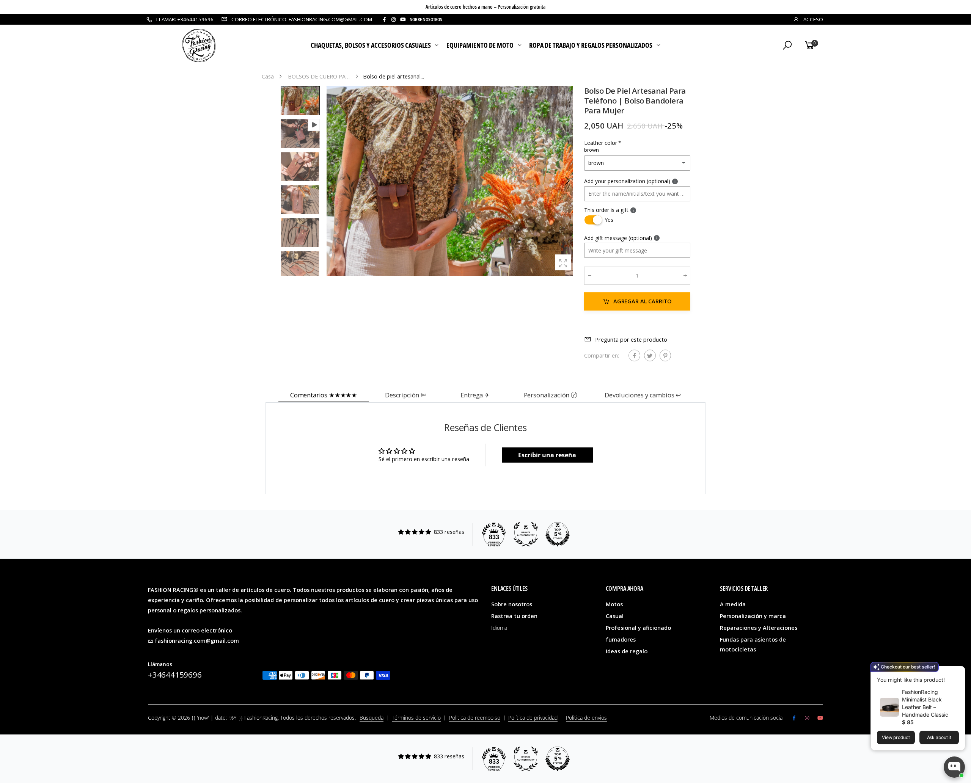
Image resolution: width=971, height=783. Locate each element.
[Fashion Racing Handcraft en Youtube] (403, 19)
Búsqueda (371, 717)
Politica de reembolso (474, 717)
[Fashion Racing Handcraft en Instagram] (393, 19)
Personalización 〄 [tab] (550, 395)
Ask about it (939, 737)
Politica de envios (586, 717)
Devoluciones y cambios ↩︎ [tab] (643, 395)
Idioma (499, 627)
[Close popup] (957, 672)
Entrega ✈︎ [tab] (475, 395)
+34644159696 (175, 674)
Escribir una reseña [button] (547, 455)
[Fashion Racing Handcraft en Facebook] (384, 19)
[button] (567, 181)
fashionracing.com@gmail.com (197, 640)
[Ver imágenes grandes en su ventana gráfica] (563, 262)
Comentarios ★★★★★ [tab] (323, 395)
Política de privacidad (533, 717)
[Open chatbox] (954, 767)
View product (896, 737)
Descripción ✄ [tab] (405, 395)
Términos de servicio (416, 717)
